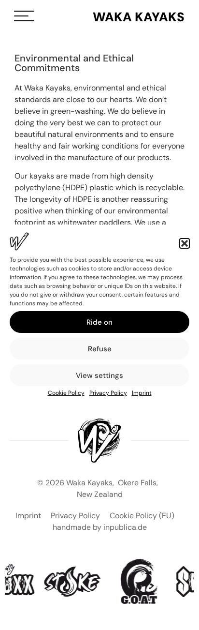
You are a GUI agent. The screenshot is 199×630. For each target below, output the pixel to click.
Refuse (100, 349)
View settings (99, 375)
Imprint (142, 393)
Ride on (99, 322)
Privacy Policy (108, 393)
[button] (184, 243)
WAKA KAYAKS (139, 17)
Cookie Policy (66, 393)
